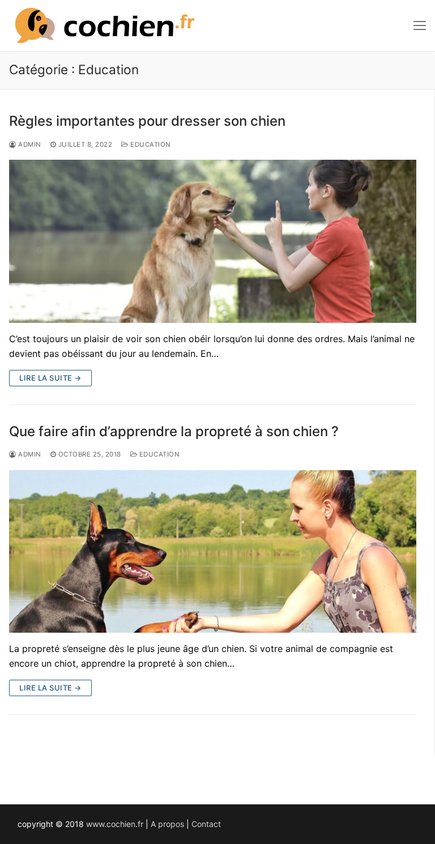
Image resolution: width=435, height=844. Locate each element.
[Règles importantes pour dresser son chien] (212, 241)
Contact (206, 824)
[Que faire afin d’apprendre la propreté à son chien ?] (212, 551)
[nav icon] (419, 25)
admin (28, 144)
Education (150, 144)
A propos (167, 824)
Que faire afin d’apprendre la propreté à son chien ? (174, 431)
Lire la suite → (50, 377)
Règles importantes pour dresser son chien (147, 121)
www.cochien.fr (114, 824)
